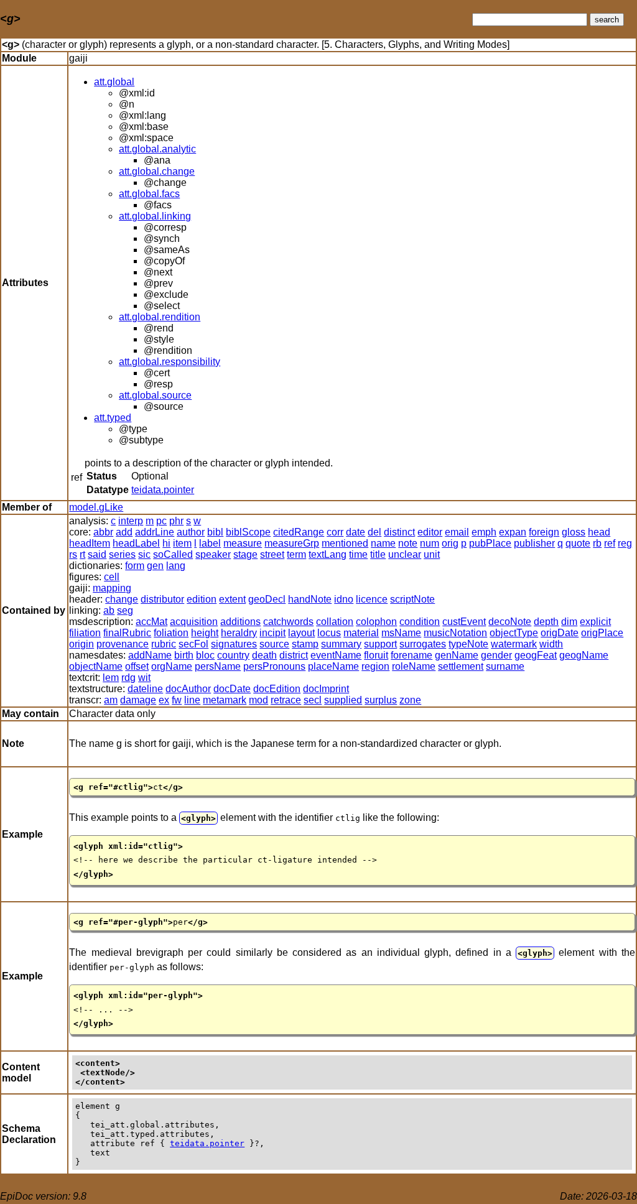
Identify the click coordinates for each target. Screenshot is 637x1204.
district (293, 655)
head (599, 532)
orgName (171, 666)
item (182, 543)
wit (144, 677)
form (134, 565)
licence (372, 599)
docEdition (276, 688)
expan (512, 532)
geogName (583, 655)
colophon (376, 621)
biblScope (248, 532)
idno (343, 599)
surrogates (422, 644)
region (375, 666)
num (429, 543)
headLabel (136, 543)
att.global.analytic (157, 149)
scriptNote (412, 599)
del (374, 532)
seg (125, 610)
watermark (514, 644)
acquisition (194, 621)
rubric (163, 644)
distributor (162, 599)
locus (329, 632)
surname (505, 666)
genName (456, 655)
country (233, 655)
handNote (310, 599)
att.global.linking (155, 216)
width (551, 644)
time (358, 554)
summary (341, 644)
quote (577, 543)
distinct (399, 532)
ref (609, 543)
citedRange (298, 532)
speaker (213, 554)
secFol (193, 644)
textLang (327, 554)
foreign (544, 532)
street (272, 554)
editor (429, 532)
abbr (103, 532)
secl (313, 700)
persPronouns (274, 666)
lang (175, 565)
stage (245, 554)
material (361, 632)
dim (569, 621)
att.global (114, 81)
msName (401, 632)
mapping (112, 588)
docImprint (326, 688)
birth (183, 655)
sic (144, 554)
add (124, 532)
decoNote (509, 621)
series (122, 554)
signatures (234, 644)
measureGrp (291, 543)
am (111, 700)
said (97, 554)
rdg (128, 677)
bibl (215, 532)
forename (411, 655)
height (204, 632)
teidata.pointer (162, 489)
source (274, 644)
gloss (573, 532)
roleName (413, 666)
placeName (333, 666)
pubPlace (490, 543)
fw (177, 700)
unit (432, 554)
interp (130, 521)
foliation (171, 632)
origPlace (602, 632)
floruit (376, 655)
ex (164, 700)
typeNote (468, 644)
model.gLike (96, 507)
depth (546, 621)
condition (419, 621)
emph (484, 532)
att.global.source (155, 395)
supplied (343, 700)
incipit (272, 632)
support (380, 644)
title (378, 554)
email (457, 532)
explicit (595, 621)
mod (258, 700)
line (192, 700)
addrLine (154, 532)
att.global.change (157, 171)
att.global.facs (149, 193)
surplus (381, 700)
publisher (534, 543)
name (383, 543)
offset (137, 666)
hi (166, 543)
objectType (514, 632)
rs (73, 554)
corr (335, 532)
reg (625, 543)
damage (138, 700)
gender (496, 655)
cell (111, 577)
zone (410, 700)
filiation (85, 632)
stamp (305, 644)
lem (111, 677)
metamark (224, 700)
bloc (205, 655)
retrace (286, 700)
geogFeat (535, 655)
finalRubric (127, 632)
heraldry (239, 632)
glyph (198, 818)
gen (155, 565)
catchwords (288, 621)
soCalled (173, 554)
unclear (404, 554)
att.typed (112, 417)
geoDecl (267, 599)
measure (242, 543)
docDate (232, 688)
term (296, 554)
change (121, 599)
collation (334, 621)
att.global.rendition (159, 317)
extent (232, 599)
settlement (460, 666)
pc (161, 521)
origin (81, 644)
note (407, 543)
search (607, 19)
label (210, 543)
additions (240, 621)
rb (597, 543)
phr (176, 521)
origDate (560, 632)
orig (450, 543)
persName (218, 666)
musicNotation (455, 632)
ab (108, 610)
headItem (89, 543)
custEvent (464, 621)
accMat (151, 621)
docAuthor (188, 688)
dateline (145, 688)
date (355, 532)
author (191, 532)
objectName (96, 666)
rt (82, 554)
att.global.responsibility (169, 361)
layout (301, 632)
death (264, 655)
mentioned (345, 543)
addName (150, 655)
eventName (335, 655)
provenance (122, 644)
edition (201, 599)
